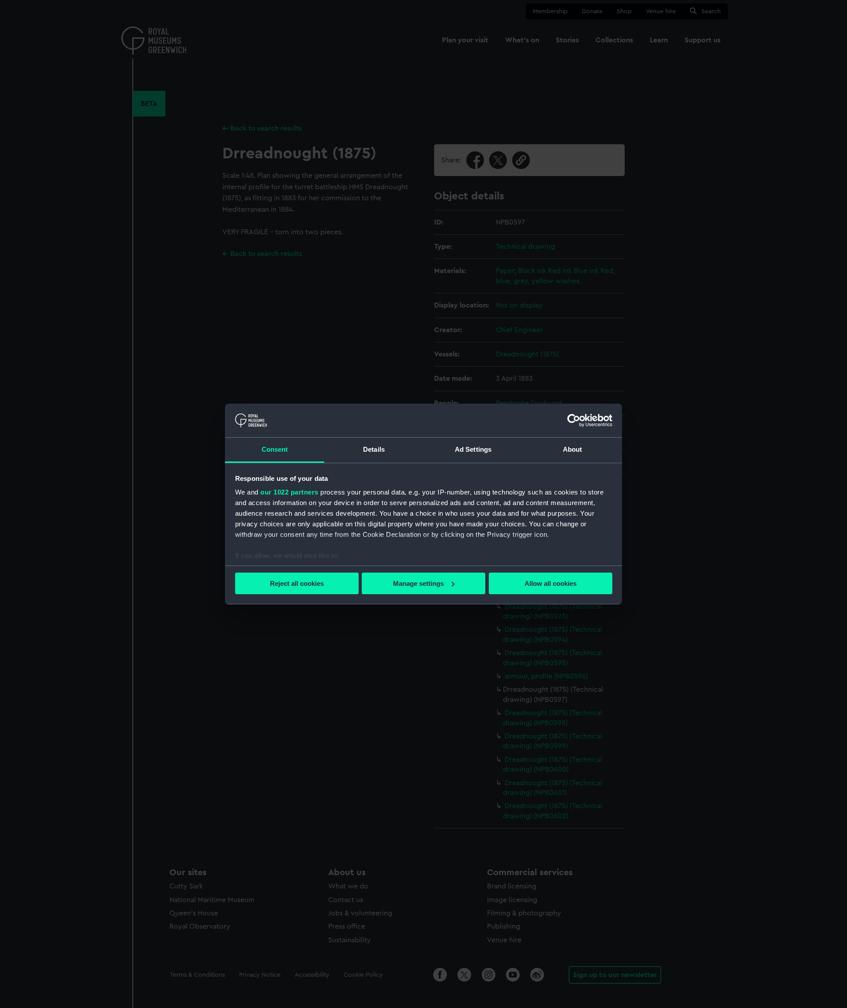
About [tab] (572, 449)
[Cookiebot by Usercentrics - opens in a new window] (573, 420)
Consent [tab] (275, 449)
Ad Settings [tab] (473, 449)
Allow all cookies (551, 583)
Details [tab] (374, 449)
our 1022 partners (289, 492)
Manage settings (418, 583)
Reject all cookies (297, 583)
